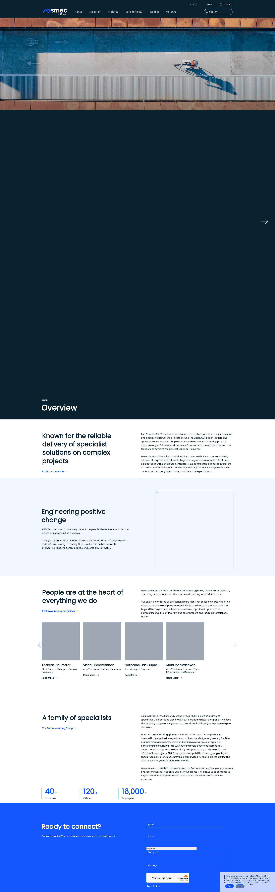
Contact (194, 4)
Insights (154, 11)
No (240, 886)
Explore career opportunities (58, 611)
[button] (41, 645)
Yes (229, 886)
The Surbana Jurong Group (57, 728)
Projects (113, 11)
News (209, 4)
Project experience (53, 471)
